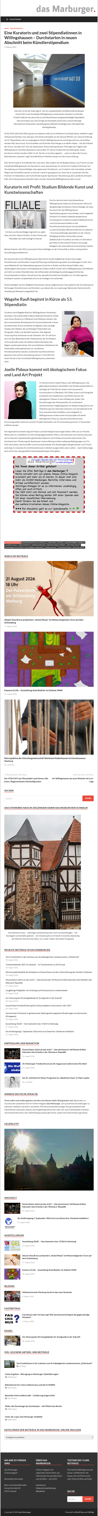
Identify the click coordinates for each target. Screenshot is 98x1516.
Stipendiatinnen (64, 547)
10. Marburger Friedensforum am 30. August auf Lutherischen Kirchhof (54, 1063)
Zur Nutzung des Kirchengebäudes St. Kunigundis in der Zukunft (34, 998)
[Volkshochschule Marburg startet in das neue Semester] (12, 1292)
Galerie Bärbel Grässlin (75, 542)
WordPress (79, 1512)
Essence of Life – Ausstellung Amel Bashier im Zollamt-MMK (33, 690)
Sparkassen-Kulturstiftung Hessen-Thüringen (24, 547)
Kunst (6, 28)
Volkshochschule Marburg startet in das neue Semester (47, 1292)
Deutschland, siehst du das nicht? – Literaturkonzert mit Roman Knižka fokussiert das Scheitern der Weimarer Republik (54, 1050)
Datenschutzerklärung (46, 1488)
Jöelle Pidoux (24, 545)
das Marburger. (25, 1512)
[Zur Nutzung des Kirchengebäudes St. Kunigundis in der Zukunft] (12, 1337)
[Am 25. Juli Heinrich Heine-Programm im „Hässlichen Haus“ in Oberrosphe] (12, 1078)
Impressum (41, 1485)
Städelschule (50, 547)
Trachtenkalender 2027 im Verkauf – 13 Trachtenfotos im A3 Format (35, 964)
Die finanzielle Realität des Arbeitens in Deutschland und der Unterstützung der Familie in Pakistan (49, 972)
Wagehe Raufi (78, 547)
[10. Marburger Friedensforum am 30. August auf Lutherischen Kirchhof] (12, 1064)
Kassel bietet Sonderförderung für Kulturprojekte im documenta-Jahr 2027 (38, 1005)
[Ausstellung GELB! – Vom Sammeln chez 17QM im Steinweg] (12, 1241)
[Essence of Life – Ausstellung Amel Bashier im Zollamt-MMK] (49, 660)
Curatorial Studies (55, 542)
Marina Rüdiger (38, 545)
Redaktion (40, 1491)
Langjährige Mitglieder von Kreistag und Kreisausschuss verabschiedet (36, 990)
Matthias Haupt (73, 545)
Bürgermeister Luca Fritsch (34, 542)
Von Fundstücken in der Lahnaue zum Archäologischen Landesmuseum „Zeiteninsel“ (42, 957)
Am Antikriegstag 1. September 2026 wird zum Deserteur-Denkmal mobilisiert (40, 1031)
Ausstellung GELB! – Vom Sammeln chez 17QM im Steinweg (32, 1023)
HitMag (91, 1512)
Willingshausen (16, 28)
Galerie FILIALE (11, 545)
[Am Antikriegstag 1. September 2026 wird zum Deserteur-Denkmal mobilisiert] (10, 1218)
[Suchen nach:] (49, 798)
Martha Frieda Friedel (55, 545)
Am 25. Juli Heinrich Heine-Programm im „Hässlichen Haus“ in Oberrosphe (55, 1078)
